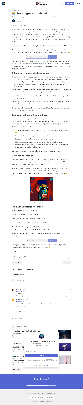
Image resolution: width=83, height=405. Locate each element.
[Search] (59, 3)
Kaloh (17, 20)
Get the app (49, 397)
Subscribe (70, 3)
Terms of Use (49, 359)
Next (65, 263)
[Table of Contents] (2, 202)
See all (15, 369)
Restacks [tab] (22, 274)
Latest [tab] (18, 326)
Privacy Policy (53, 360)
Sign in (78, 3)
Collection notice (50, 393)
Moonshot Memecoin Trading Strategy (26, 331)
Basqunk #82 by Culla (37, 202)
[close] (57, 334)
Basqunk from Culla (36, 171)
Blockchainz (19, 299)
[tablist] (19, 274)
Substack (33, 401)
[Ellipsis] (70, 289)
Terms (43, 393)
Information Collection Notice (41, 360)
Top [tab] (14, 326)
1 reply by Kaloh (21, 311)
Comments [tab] (16, 274)
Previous (18, 263)
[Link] (9, 73)
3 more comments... (17, 318)
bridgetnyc (19, 289)
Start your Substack (37, 397)
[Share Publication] (63, 3)
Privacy (38, 393)
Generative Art (17, 10)
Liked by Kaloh (20, 291)
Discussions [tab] (24, 326)
